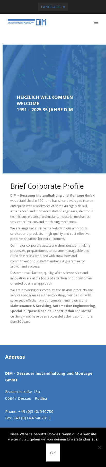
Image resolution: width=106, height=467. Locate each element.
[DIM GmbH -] (54, 22)
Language (50, 6)
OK (53, 452)
